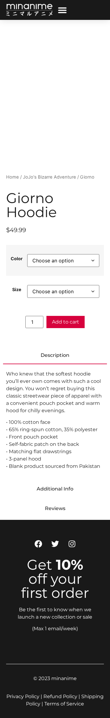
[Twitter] (55, 544)
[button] (62, 10)
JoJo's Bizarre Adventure (49, 177)
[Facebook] (38, 544)
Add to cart (65, 322)
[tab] (55, 355)
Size (16, 289)
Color (17, 259)
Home (12, 177)
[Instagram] (71, 544)
